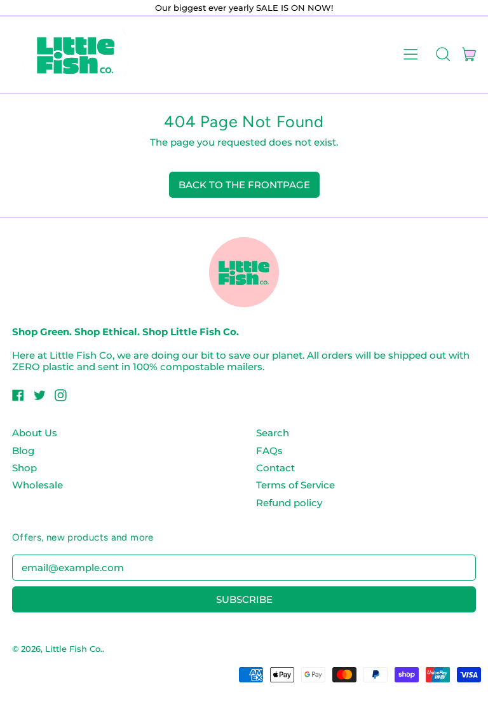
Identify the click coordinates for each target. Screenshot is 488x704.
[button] (443, 54)
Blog (23, 451)
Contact (275, 468)
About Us (34, 433)
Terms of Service (295, 485)
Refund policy (289, 503)
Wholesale (37, 485)
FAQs (269, 451)
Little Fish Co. (73, 649)
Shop (24, 468)
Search (272, 433)
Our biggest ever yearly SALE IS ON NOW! (244, 8)
